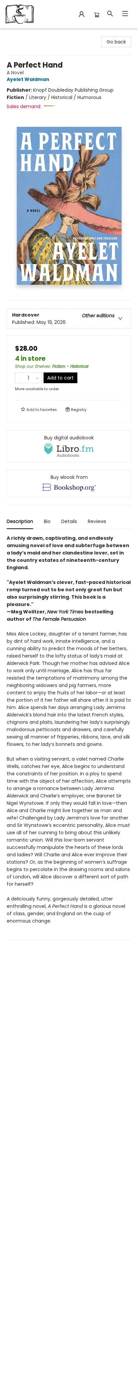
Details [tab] (69, 521)
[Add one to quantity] (37, 377)
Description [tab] (20, 521)
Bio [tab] (47, 521)
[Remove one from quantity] (19, 377)
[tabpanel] (69, 737)
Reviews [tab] (97, 521)
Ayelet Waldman (28, 79)
